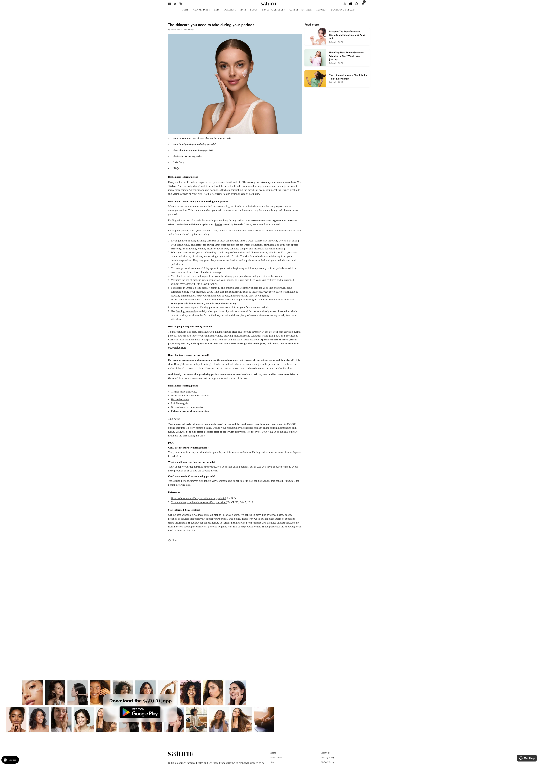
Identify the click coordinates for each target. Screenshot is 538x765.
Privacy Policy (327, 757)
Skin (272, 762)
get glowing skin (177, 347)
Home (273, 753)
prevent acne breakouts (269, 276)
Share (175, 540)
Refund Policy (327, 762)
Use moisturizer (180, 399)
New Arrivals (276, 757)
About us (325, 753)
